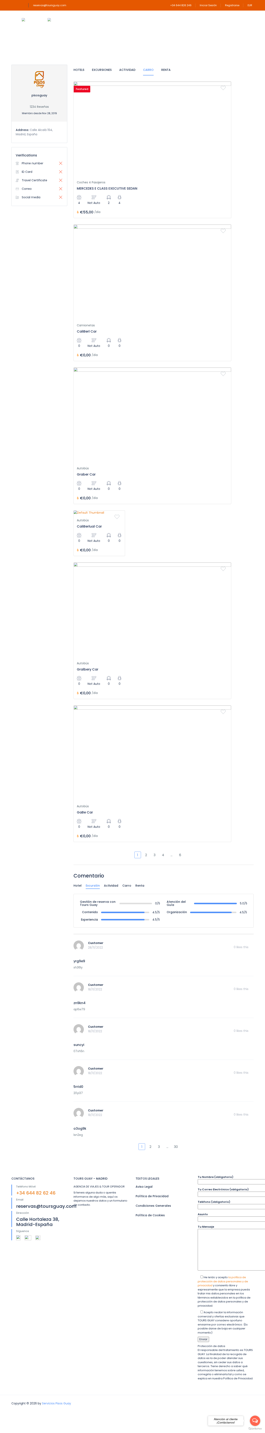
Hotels (78, 70)
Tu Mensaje (206, 1227)
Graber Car (86, 474)
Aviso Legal (144, 1187)
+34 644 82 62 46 (35, 1193)
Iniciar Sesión (208, 5)
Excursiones (102, 70)
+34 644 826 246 (181, 5)
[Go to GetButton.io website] (255, 1428)
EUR (250, 5)
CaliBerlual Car (89, 526)
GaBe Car (85, 812)
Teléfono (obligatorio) (214, 1202)
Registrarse (232, 5)
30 (176, 1146)
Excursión (93, 886)
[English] (29, 20)
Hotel (77, 886)
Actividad (127, 70)
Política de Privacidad (152, 1196)
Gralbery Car (87, 669)
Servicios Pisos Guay (56, 1403)
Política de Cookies (150, 1215)
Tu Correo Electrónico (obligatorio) (223, 1189)
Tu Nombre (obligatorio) (215, 1177)
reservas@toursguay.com (49, 5)
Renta (166, 70)
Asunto (203, 1214)
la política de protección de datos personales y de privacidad (223, 1281)
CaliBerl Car (87, 331)
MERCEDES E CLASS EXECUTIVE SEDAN (107, 188)
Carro (148, 70)
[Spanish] (55, 20)
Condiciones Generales (153, 1206)
